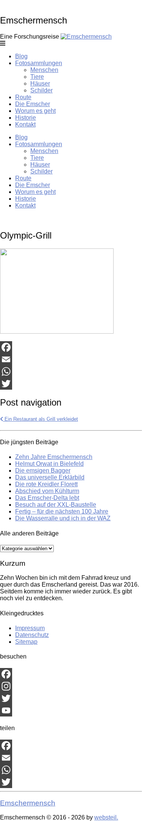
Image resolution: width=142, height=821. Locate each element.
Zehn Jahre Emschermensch (53, 457)
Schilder (41, 90)
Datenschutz (32, 635)
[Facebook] (71, 347)
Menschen (44, 70)
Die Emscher (32, 104)
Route (23, 97)
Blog (21, 56)
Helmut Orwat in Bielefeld (49, 463)
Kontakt (25, 124)
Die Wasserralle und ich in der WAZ (63, 518)
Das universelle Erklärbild (49, 477)
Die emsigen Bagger (42, 470)
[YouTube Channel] (71, 710)
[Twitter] (71, 384)
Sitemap (26, 641)
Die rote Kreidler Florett (46, 484)
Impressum (30, 628)
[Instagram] (71, 686)
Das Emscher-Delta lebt (47, 498)
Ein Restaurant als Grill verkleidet (40, 419)
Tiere (37, 76)
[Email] (71, 359)
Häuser (40, 83)
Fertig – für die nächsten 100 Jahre (61, 511)
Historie (25, 117)
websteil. (106, 817)
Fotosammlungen (38, 63)
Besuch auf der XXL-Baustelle (55, 504)
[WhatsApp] (71, 371)
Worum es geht (35, 111)
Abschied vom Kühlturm (47, 491)
